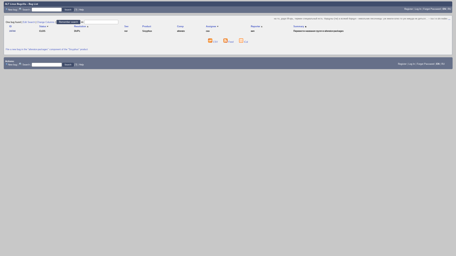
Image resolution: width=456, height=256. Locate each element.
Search (26, 9)
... (449, 18)
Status (44, 26)
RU (449, 9)
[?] (75, 9)
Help (81, 9)
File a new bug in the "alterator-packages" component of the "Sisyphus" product (47, 49)
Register (408, 9)
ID (10, 26)
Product (146, 26)
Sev (126, 26)
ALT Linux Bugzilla (15, 4)
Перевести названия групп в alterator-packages (318, 31)
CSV (215, 42)
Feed (231, 42)
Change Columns (46, 22)
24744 (12, 31)
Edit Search (29, 22)
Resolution (81, 26)
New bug (12, 9)
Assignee (212, 26)
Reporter (257, 26)
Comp (180, 26)
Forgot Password (432, 9)
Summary (300, 26)
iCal (245, 42)
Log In (418, 9)
